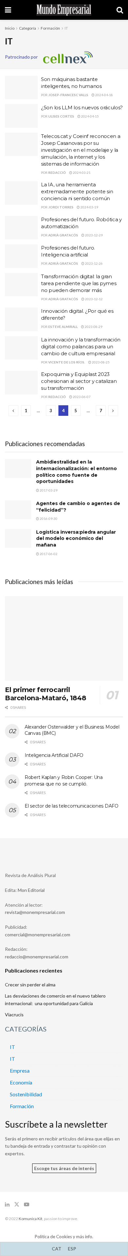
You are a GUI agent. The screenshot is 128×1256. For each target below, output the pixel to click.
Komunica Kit (30, 1218)
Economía (21, 1082)
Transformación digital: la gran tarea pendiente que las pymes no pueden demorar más (78, 283)
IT (66, 28)
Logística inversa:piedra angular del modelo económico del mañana (76, 538)
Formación (50, 28)
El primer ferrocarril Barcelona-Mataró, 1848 (45, 694)
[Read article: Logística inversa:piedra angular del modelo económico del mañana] (18, 538)
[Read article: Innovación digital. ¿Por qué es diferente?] (21, 319)
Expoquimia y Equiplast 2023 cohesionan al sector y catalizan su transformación (79, 381)
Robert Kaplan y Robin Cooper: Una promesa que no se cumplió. (64, 780)
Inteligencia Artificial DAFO (54, 755)
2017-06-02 (48, 554)
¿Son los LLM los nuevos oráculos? (82, 107)
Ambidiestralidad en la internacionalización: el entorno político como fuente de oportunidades (76, 471)
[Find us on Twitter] (16, 1204)
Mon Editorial (31, 890)
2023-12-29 (93, 235)
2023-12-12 (93, 299)
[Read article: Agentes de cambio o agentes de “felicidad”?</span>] (18, 509)
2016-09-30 (48, 519)
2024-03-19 (89, 207)
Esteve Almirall (63, 327)
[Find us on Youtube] (26, 1204)
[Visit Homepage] (64, 10)
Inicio (9, 28)
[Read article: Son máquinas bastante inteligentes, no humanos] (21, 87)
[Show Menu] (8, 10)
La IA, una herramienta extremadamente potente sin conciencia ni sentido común (77, 191)
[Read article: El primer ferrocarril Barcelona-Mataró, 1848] (64, 638)
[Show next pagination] (113, 410)
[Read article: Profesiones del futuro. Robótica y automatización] (21, 228)
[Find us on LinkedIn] (7, 1204)
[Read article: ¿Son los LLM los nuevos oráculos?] (21, 116)
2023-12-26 (93, 263)
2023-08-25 (100, 362)
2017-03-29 (48, 490)
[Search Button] (120, 10)
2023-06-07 (81, 397)
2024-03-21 (81, 172)
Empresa (20, 1070)
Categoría (27, 28)
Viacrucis (14, 1014)
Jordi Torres (61, 207)
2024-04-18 (104, 95)
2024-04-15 (89, 116)
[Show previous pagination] (13, 410)
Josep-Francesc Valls (68, 95)
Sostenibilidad (26, 1094)
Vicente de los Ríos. (66, 362)
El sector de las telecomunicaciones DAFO (71, 806)
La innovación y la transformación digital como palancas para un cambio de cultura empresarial (80, 346)
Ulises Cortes (61, 116)
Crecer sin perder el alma (30, 984)
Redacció (57, 172)
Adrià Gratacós (63, 235)
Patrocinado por (23, 57)
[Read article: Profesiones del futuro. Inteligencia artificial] (21, 256)
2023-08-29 (93, 327)
